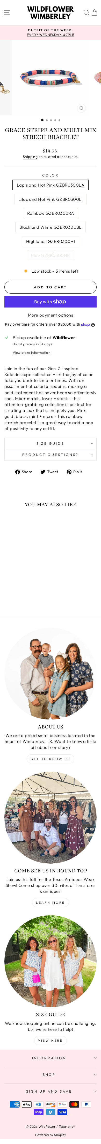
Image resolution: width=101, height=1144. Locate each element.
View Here (50, 1040)
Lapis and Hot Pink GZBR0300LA (50, 185)
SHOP (49, 1074)
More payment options (50, 315)
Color (50, 175)
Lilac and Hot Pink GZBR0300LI (50, 199)
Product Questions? (50, 454)
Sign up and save (49, 1091)
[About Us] (50, 674)
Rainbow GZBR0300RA (50, 213)
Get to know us (50, 759)
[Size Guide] (50, 961)
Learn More (50, 902)
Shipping (30, 156)
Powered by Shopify (50, 1135)
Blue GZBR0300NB (50, 255)
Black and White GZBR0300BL (50, 227)
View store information (31, 352)
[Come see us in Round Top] (50, 818)
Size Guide (51, 443)
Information (49, 1058)
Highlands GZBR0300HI (50, 241)
